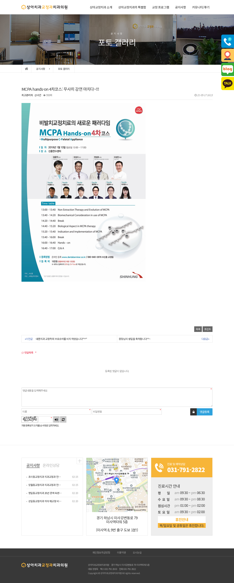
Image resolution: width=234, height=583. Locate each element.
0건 (39, 95)
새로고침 (63, 419)
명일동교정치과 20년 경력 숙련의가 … (45, 493)
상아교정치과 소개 (101, 7)
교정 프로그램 (160, 7)
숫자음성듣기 (56, 419)
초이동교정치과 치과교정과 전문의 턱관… (45, 477)
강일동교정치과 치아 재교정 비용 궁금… (45, 501)
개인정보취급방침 (101, 552)
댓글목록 (28, 352)
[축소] (143, 484)
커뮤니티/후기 (200, 7)
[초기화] (143, 490)
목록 (198, 329)
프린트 (207, 329)
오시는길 (137, 552)
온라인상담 (51, 465)
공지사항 (180, 7)
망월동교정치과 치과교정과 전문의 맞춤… (45, 485)
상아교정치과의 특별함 (132, 7)
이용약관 (121, 552)
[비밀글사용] (193, 411)
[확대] (143, 479)
